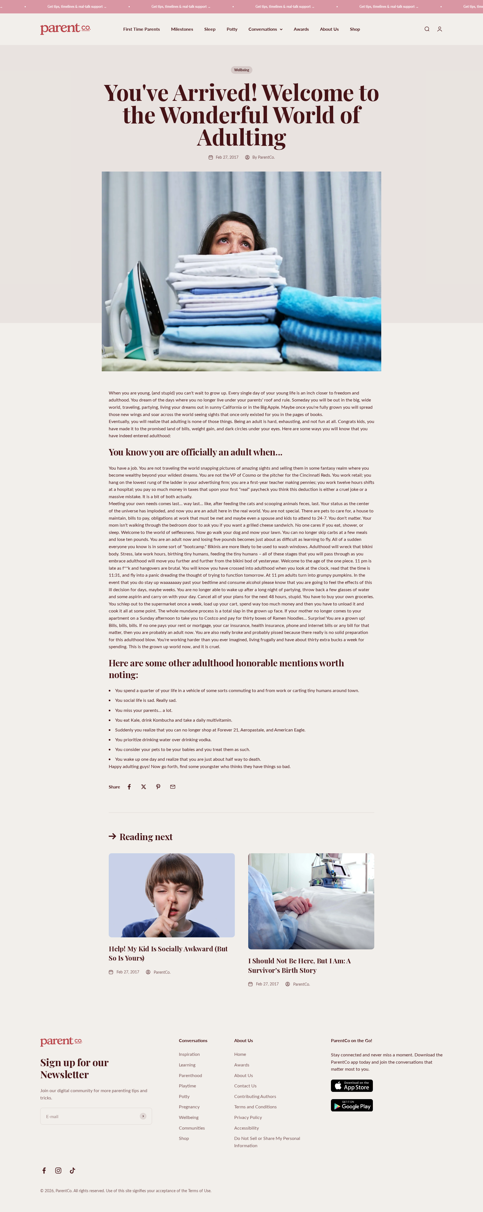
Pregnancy (189, 1106)
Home (240, 1054)
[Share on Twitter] (143, 786)
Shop (355, 29)
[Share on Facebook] (129, 786)
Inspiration (189, 1054)
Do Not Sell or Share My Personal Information (267, 1141)
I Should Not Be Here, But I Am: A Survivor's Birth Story (299, 965)
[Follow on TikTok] (72, 1170)
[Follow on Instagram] (58, 1170)
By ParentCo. (263, 157)
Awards (301, 29)
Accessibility (246, 1128)
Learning (187, 1065)
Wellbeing (241, 70)
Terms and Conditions (255, 1106)
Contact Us (245, 1086)
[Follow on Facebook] (44, 1170)
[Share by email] (172, 786)
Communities (192, 1128)
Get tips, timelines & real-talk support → (51, 6)
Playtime (187, 1086)
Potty (232, 29)
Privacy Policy (248, 1117)
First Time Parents (141, 29)
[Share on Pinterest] (158, 786)
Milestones (182, 29)
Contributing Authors (255, 1096)
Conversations (262, 29)
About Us (329, 29)
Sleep (210, 29)
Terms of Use (199, 1190)
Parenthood (190, 1075)
